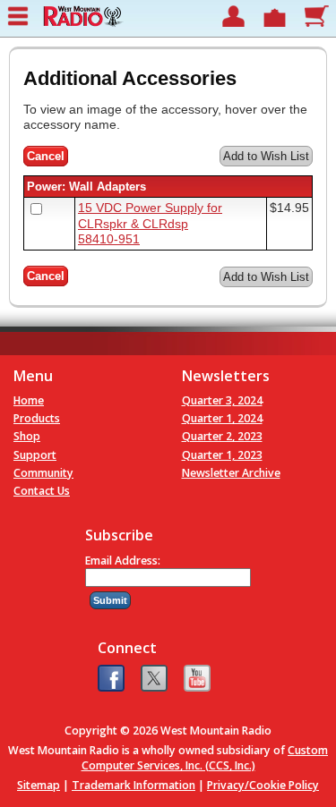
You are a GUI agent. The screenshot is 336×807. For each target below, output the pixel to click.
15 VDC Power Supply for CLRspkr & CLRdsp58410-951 (150, 223)
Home (28, 400)
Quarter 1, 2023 (222, 455)
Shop (26, 436)
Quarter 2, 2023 (222, 436)
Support (34, 455)
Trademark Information (133, 785)
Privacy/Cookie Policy (263, 785)
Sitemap (38, 785)
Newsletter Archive (231, 472)
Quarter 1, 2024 (222, 418)
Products (36, 418)
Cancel (46, 156)
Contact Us (41, 490)
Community (43, 472)
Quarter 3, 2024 (222, 400)
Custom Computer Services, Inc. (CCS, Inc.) (205, 758)
